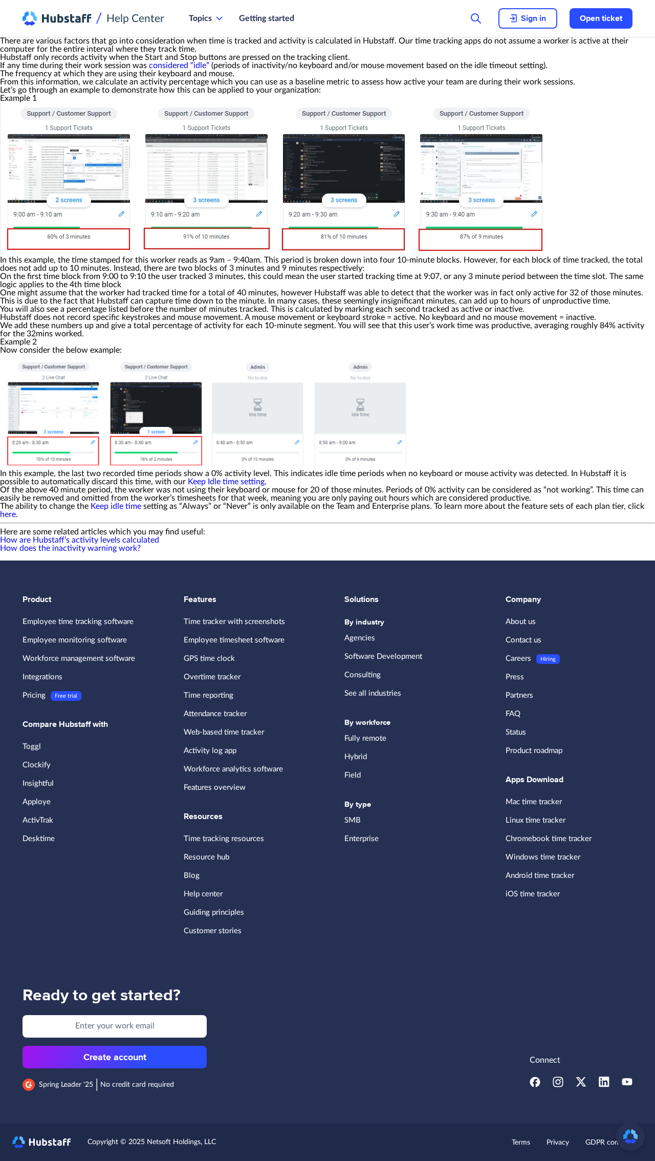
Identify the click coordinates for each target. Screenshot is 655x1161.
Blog (192, 875)
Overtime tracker (212, 677)
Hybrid (355, 757)
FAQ (513, 714)
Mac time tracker (534, 802)
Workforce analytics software (233, 769)
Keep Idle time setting (226, 482)
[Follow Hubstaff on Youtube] (627, 1085)
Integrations (42, 677)
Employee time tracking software (78, 622)
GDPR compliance (614, 1142)
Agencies (359, 638)
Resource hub (206, 857)
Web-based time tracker (224, 732)
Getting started (266, 18)
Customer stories (213, 931)
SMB (352, 820)
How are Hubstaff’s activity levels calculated (79, 540)
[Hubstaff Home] (57, 18)
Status (516, 732)
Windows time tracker (543, 857)
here (8, 514)
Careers (518, 658)
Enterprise (361, 839)
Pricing (34, 695)
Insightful (38, 783)
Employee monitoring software (75, 640)
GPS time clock (209, 658)
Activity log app (210, 751)
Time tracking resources (224, 839)
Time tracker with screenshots (234, 622)
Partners (519, 695)
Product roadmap (534, 751)
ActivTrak (38, 820)
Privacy (558, 1142)
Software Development (383, 656)
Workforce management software (79, 658)
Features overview (215, 787)
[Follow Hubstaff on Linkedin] (604, 1085)
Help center (203, 894)
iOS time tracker (533, 894)
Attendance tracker (215, 714)
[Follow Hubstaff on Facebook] (535, 1085)
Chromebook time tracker (549, 839)
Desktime (39, 839)
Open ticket (601, 18)
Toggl (32, 746)
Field (352, 775)
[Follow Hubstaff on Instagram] (558, 1085)
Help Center (135, 18)
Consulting (362, 675)
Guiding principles (214, 912)
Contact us (523, 640)
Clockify (37, 765)
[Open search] (476, 18)
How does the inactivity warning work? (70, 548)
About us (521, 622)
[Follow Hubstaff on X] (581, 1085)
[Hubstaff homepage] (41, 1142)
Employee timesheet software (234, 640)
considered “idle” (179, 65)
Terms (521, 1142)
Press (515, 677)
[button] (630, 1136)
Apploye (37, 802)
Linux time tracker (535, 820)
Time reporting (208, 695)
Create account (114, 1057)
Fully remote (365, 738)
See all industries (372, 693)
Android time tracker (540, 875)
